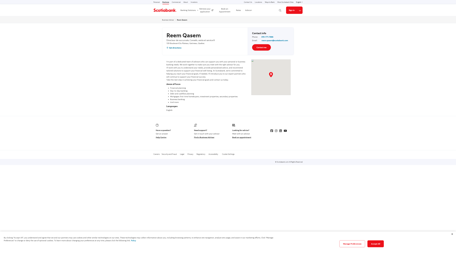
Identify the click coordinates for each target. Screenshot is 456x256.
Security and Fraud (169, 154)
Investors (194, 2)
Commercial (176, 2)
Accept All (375, 244)
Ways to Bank (270, 2)
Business (165, 2)
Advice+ (248, 10)
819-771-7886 (267, 37)
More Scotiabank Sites (285, 2)
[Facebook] (272, 131)
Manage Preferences (352, 244)
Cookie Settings (228, 154)
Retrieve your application (205, 10)
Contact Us (248, 2)
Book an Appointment (224, 10)
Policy (133, 240)
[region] (228, 243)
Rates (238, 10)
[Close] (452, 234)
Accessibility (213, 154)
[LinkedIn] (280, 131)
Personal (156, 2)
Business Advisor (168, 20)
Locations (258, 2)
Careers (156, 154)
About (185, 2)
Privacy (190, 154)
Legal (182, 154)
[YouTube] (285, 131)
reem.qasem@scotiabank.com (274, 40)
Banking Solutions (188, 10)
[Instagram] (276, 131)
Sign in (292, 10)
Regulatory (201, 154)
